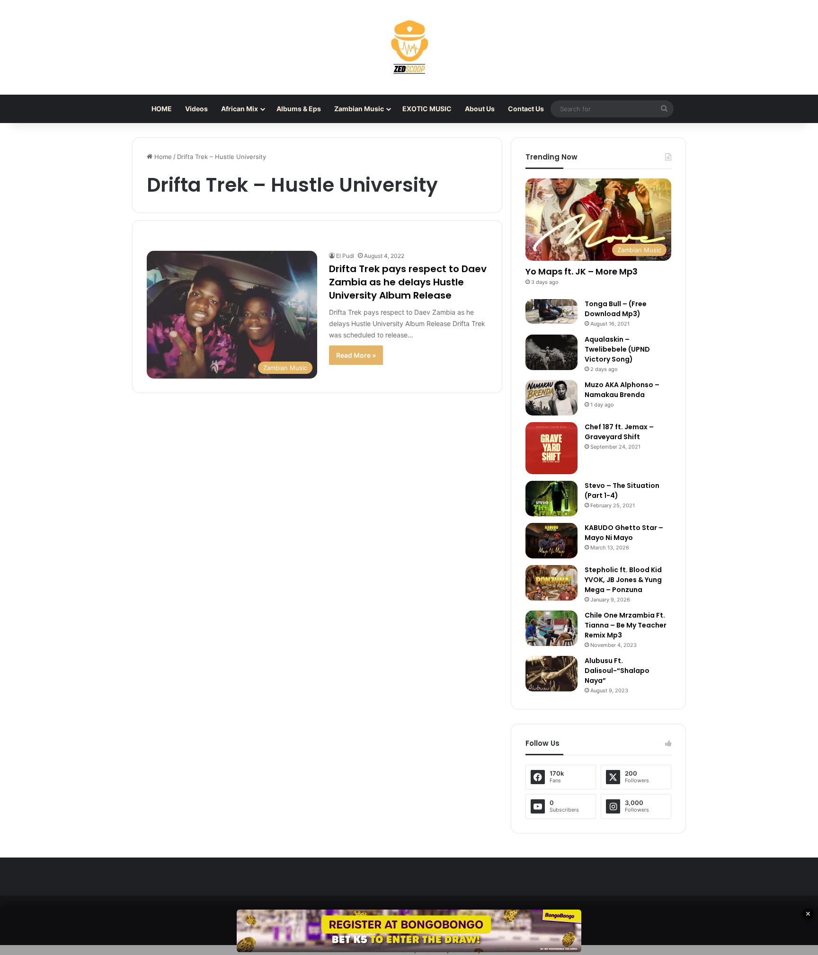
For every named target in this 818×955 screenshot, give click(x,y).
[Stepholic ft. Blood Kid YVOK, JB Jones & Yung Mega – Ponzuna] (551, 583)
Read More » (356, 355)
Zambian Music (359, 109)
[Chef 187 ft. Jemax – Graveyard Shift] (551, 448)
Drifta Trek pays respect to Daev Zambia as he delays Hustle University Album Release (408, 282)
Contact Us (526, 109)
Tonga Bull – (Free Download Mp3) (616, 308)
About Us (480, 109)
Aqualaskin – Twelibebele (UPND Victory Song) (617, 349)
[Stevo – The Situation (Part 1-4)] (551, 498)
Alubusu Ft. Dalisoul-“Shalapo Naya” (617, 670)
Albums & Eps (298, 109)
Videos (196, 109)
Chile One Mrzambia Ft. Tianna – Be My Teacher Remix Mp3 (626, 625)
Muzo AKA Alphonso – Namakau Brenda (622, 389)
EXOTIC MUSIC (427, 109)
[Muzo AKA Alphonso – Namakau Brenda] (551, 398)
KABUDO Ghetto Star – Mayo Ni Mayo (624, 532)
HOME (161, 109)
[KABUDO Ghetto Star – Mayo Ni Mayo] (551, 540)
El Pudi (345, 255)
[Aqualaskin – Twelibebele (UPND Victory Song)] (551, 352)
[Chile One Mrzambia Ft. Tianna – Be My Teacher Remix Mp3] (551, 628)
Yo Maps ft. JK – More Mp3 (581, 271)
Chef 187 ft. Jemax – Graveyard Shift (619, 432)
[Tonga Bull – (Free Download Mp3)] (551, 311)
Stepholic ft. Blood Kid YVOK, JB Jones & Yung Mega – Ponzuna (623, 579)
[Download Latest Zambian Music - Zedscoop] (409, 47)
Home (162, 156)
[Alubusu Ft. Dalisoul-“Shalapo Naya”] (551, 673)
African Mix (239, 109)
